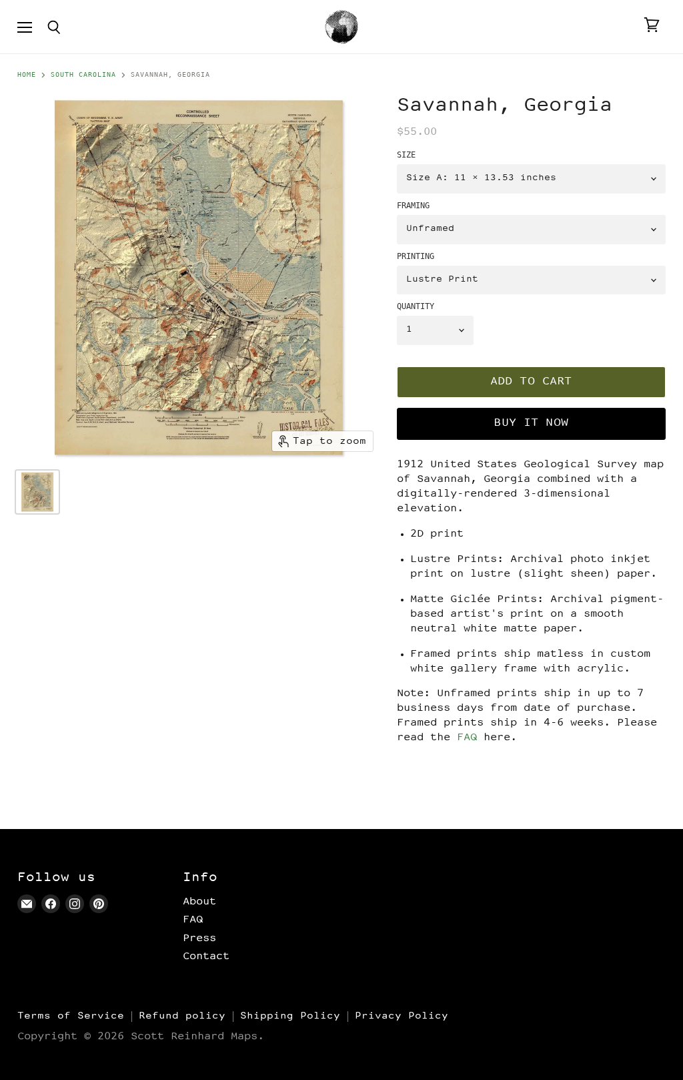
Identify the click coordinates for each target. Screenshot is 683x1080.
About (199, 901)
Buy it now (531, 424)
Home (26, 74)
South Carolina (83, 74)
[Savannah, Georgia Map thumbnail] (37, 492)
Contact (206, 956)
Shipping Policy (290, 1016)
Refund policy (182, 1016)
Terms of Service (70, 1016)
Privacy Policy (401, 1016)
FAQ (467, 738)
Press (199, 938)
